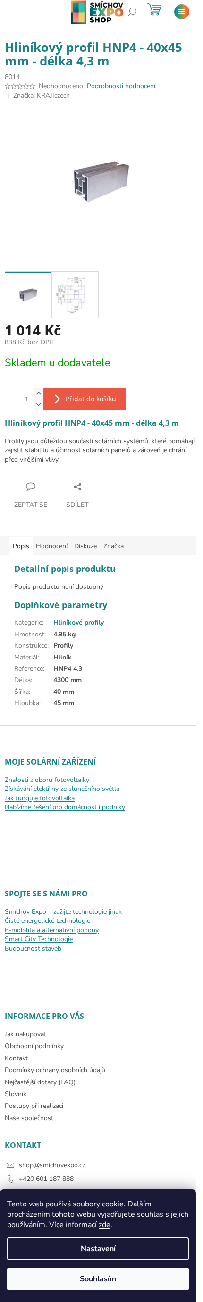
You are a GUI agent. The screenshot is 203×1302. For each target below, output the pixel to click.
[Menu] (181, 11)
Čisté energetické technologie (47, 920)
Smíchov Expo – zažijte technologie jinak (63, 911)
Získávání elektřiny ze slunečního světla (62, 788)
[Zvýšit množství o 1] (38, 393)
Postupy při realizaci (34, 1105)
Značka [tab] (113, 546)
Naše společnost (29, 1118)
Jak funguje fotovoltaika (40, 798)
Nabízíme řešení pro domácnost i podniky (65, 807)
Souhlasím (98, 1279)
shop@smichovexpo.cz (52, 1165)
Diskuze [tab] (85, 546)
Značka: (41, 95)
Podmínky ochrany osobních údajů (55, 1070)
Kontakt (16, 1058)
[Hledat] (132, 11)
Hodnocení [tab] (52, 546)
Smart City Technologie (39, 939)
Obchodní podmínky (34, 1046)
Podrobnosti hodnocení (121, 85)
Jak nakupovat (25, 1034)
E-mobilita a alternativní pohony (52, 930)
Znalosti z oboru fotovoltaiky (47, 779)
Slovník (15, 1094)
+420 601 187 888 (46, 1178)
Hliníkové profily (78, 622)
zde (104, 1225)
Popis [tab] (21, 546)
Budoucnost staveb (33, 948)
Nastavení (98, 1249)
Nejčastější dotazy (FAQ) (40, 1082)
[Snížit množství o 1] (38, 404)
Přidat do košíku (91, 398)
